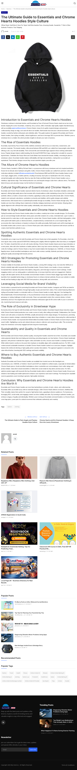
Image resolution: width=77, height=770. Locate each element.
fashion (10, 407)
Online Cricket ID (35, 673)
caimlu (55, 724)
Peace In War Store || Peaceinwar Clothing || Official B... (55, 482)
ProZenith (35, 677)
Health (18, 673)
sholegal (3, 517)
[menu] (2, 3)
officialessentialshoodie (26, 173)
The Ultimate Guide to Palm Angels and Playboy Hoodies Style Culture (21, 421)
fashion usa (26, 677)
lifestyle (45, 673)
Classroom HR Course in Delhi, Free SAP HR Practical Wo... (55, 548)
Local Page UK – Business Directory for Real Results (16, 582)
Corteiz (60, 681)
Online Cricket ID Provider (32, 681)
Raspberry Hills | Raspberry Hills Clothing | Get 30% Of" (17, 482)
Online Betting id (7, 677)
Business (9, 9)
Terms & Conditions (68, 765)
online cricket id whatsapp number (12, 681)
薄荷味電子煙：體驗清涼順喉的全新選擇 (26, 623)
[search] (74, 3)
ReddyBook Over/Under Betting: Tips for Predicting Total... (15, 548)
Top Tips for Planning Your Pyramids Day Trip (29, 613)
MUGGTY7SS (4, 485)
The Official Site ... (19, 615)
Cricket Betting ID (62, 677)
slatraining (42, 551)
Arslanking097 (43, 485)
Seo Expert (46, 681)
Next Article (43, 417)
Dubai (52, 677)
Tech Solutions (18, 604)
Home (3, 9)
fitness (25, 673)
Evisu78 (16, 647)
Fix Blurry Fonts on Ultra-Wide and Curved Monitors (31, 602)
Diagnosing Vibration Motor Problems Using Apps (31, 634)
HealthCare (44, 677)
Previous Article (32, 417)
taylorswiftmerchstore (19, 128)
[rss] (3, 722)
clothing (17, 407)
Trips (53, 681)
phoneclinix (17, 636)
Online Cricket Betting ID (57, 673)
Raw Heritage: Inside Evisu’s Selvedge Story (29, 645)
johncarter (17, 625)
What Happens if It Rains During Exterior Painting (57, 731)
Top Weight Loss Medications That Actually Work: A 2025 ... (63, 721)
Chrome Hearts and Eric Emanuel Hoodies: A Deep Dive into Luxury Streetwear (57, 421)
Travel (11, 673)
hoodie (67, 681)
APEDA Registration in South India (13, 515)
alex (2, 551)
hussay (42, 733)
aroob (15, 434)
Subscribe (33, 749)
